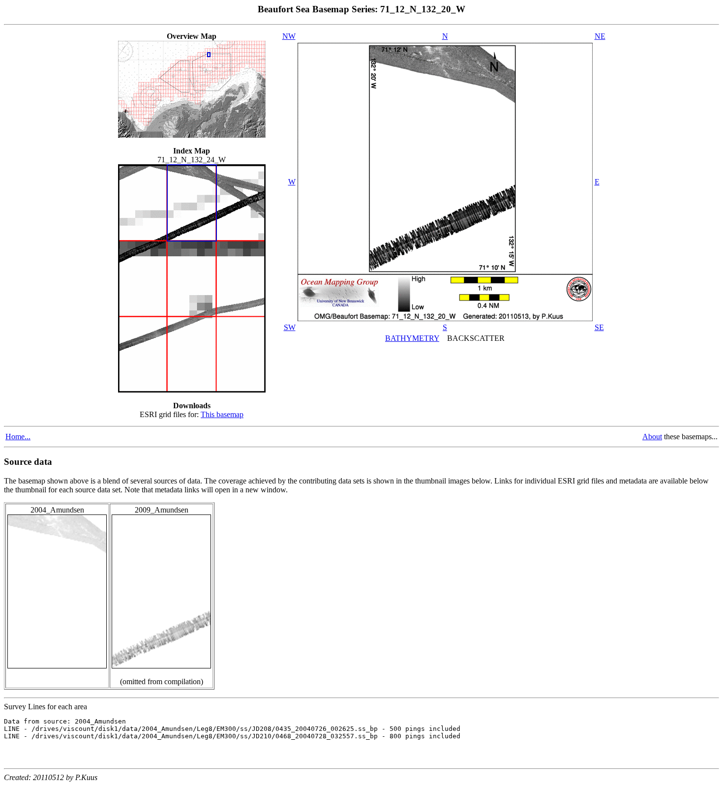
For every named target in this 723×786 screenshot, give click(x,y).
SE (599, 327)
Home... (17, 436)
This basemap (222, 414)
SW (290, 327)
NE (600, 36)
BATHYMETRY (412, 338)
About (652, 436)
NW (289, 36)
